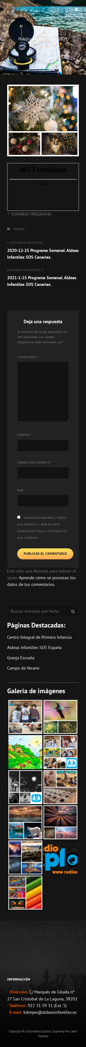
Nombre (24, 434)
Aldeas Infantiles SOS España (34, 647)
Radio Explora (41, 1031)
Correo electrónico (34, 462)
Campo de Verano (23, 668)
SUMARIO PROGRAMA (31, 214)
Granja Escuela (20, 657)
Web (20, 490)
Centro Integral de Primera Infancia (39, 637)
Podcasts (18, 229)
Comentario (28, 357)
